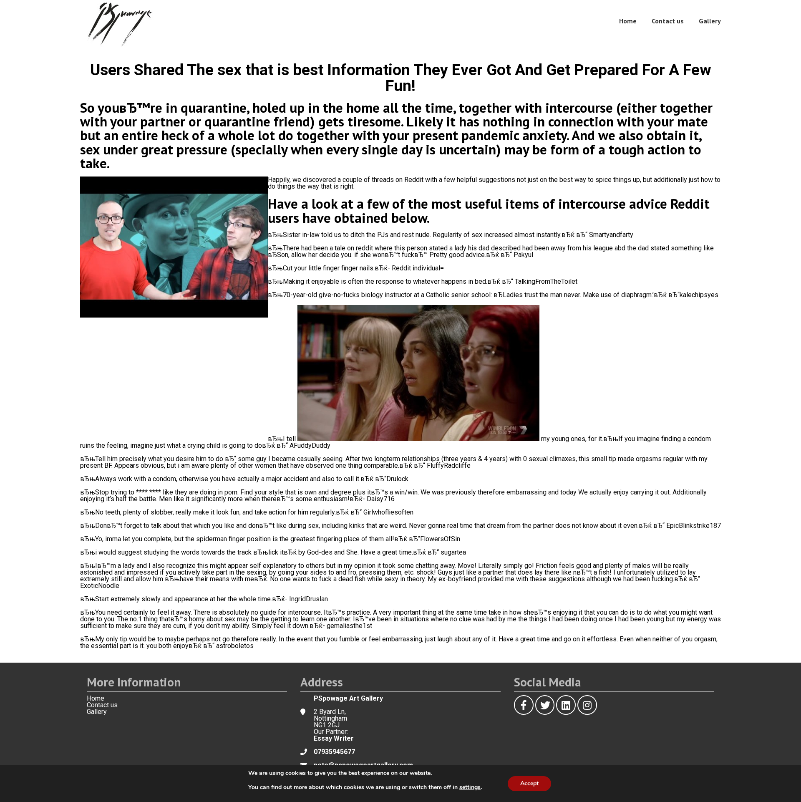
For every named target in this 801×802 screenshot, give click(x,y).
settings (470, 787)
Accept (529, 783)
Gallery (710, 21)
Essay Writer (334, 738)
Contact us (668, 21)
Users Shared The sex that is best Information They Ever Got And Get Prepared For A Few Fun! (400, 78)
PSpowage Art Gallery (348, 698)
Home (628, 21)
